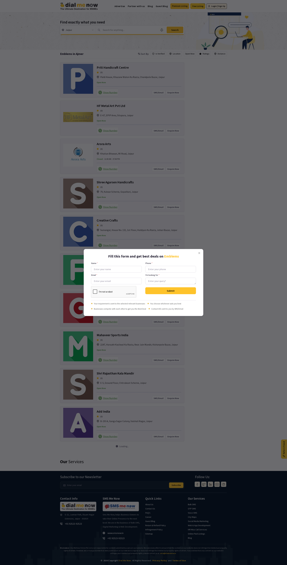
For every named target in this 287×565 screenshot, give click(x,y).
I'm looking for (152, 275)
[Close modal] (199, 253)
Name (94, 263)
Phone (148, 263)
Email (94, 275)
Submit (171, 290)
